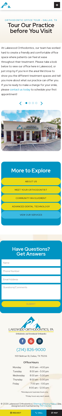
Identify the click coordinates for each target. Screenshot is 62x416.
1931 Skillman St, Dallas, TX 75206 (31, 356)
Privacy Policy (49, 403)
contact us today (20, 89)
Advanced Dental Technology (31, 206)
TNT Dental (45, 405)
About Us (31, 181)
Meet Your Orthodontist (31, 189)
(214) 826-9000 (31, 350)
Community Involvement (31, 198)
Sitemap (38, 403)
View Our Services (31, 214)
